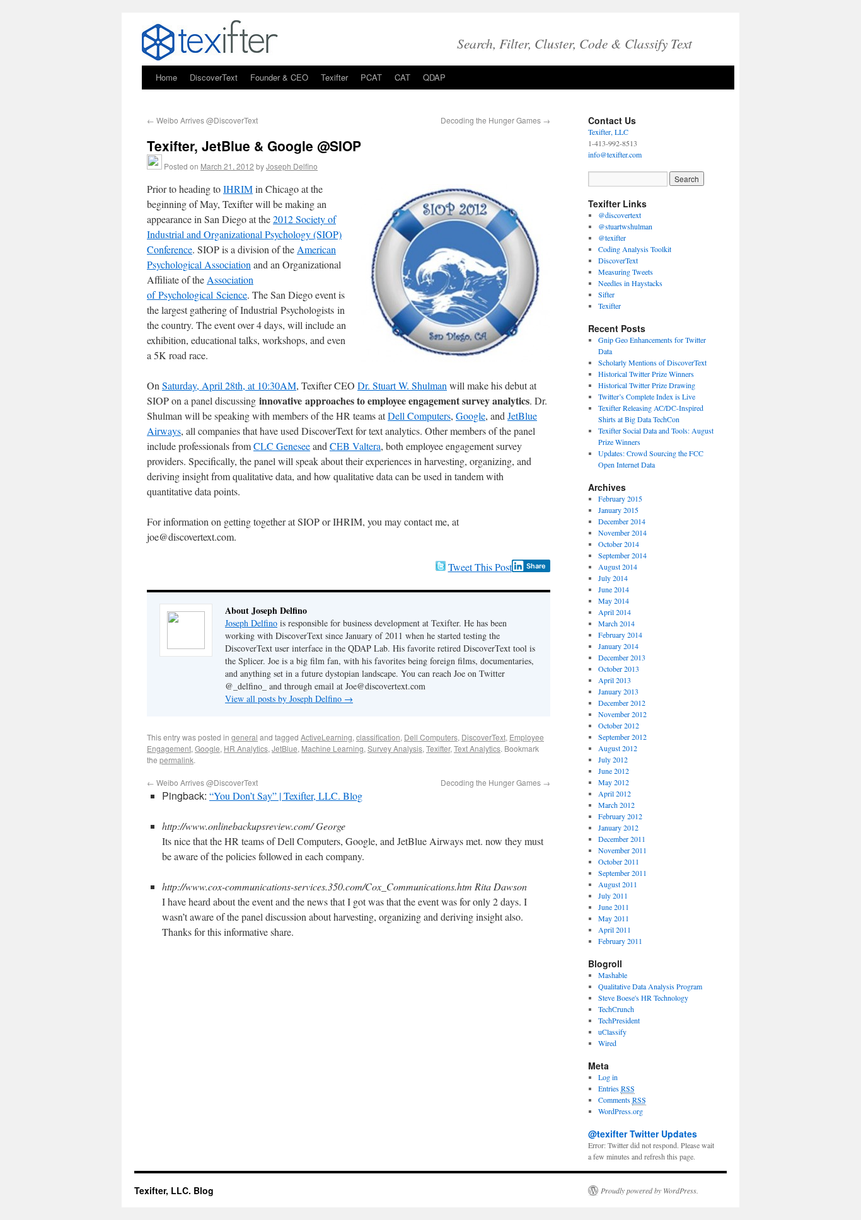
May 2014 (613, 601)
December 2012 (621, 703)
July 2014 (613, 578)
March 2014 (616, 623)
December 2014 (621, 521)
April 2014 (614, 612)
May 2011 (613, 918)
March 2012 (616, 805)
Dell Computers (419, 415)
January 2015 (618, 510)
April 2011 (614, 929)
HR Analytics (246, 748)
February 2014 (620, 635)
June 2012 (613, 771)
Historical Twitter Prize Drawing (646, 385)
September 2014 (622, 555)
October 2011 (618, 861)
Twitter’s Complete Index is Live (646, 396)
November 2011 (622, 850)
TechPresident (619, 1020)
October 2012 (618, 725)
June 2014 (613, 589)
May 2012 (613, 782)
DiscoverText (214, 77)
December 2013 (621, 657)
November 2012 (622, 714)
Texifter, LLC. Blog (174, 1190)
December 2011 (621, 839)
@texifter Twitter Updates (642, 1133)
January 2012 (618, 827)
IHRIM (238, 188)
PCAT (371, 77)
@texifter (612, 238)
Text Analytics (477, 748)
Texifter (334, 77)
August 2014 (617, 566)
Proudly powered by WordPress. (649, 1190)
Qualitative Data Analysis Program (650, 986)
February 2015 (620, 498)
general (244, 737)
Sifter (606, 294)
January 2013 (618, 691)
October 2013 (618, 669)
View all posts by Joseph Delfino (289, 699)
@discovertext (619, 215)
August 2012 (617, 748)
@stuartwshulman (625, 226)
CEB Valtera (355, 445)
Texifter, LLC (608, 132)
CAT (402, 77)
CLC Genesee (281, 445)
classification (378, 737)
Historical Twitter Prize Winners (646, 374)
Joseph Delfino (292, 166)
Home (166, 77)
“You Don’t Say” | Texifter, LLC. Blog (285, 795)
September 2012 (622, 737)
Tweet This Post (480, 566)
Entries (616, 1088)
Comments (622, 1100)
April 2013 (614, 680)
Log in (608, 1077)
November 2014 (622, 532)
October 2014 (618, 544)
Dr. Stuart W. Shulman (402, 385)
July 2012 (613, 759)
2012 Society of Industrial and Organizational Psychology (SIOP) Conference (244, 234)
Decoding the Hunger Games (495, 120)
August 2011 (617, 884)
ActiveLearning (326, 737)
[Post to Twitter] (440, 566)
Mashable (612, 975)
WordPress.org (620, 1111)
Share (536, 565)
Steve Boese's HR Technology (643, 998)
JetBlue (285, 748)
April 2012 (614, 793)
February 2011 (620, 941)
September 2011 (622, 873)
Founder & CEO (279, 77)
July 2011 (613, 895)
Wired (607, 1043)
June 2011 (613, 907)
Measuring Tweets (625, 272)
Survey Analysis (394, 748)
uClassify (612, 1032)
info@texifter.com (615, 154)
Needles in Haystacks (630, 283)
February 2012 (620, 816)
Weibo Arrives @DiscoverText (202, 120)
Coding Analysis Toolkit (634, 249)
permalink (176, 759)
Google (470, 415)
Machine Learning (332, 748)
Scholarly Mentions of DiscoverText (652, 362)
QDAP (434, 77)
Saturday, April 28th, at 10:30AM (229, 385)
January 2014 (618, 646)
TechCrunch (616, 1009)
